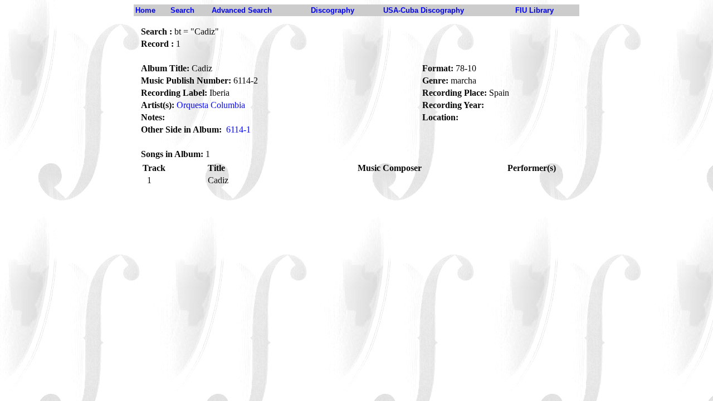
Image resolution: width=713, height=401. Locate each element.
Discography (332, 10)
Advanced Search (242, 10)
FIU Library (534, 10)
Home (145, 10)
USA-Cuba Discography (423, 10)
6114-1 (238, 129)
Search (182, 10)
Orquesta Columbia (211, 105)
